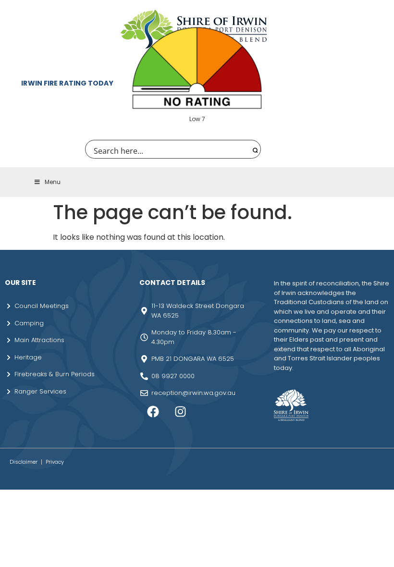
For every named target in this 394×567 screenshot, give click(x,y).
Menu (53, 182)
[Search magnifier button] (254, 149)
